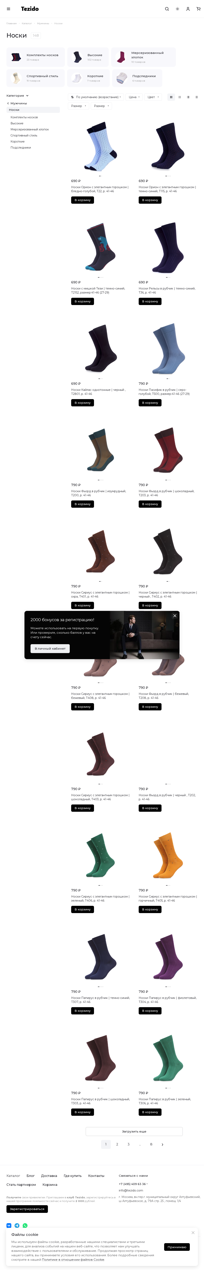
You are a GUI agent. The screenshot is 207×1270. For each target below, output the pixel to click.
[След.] (162, 1144)
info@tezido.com (131, 1190)
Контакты (96, 1176)
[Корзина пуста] (198, 9)
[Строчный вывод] (188, 97)
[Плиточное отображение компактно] (180, 97)
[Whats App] (25, 1225)
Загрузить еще (134, 1131)
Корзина (49, 1185)
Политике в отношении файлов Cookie (73, 1260)
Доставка (49, 1176)
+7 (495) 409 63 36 (132, 1184)
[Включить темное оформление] (177, 9)
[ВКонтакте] (8, 1225)
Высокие (17, 123)
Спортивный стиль (24, 135)
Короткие (18, 141)
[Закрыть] (193, 1232)
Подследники (21, 147)
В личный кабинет (50, 648)
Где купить (73, 1176)
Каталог (13, 1176)
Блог (30, 1176)
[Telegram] (17, 1225)
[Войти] (188, 9)
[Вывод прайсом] (197, 97)
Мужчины (19, 103)
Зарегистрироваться (27, 1209)
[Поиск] (167, 9)
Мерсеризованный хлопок (30, 129)
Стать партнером (21, 1185)
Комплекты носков (24, 117)
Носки (14, 110)
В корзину (83, 200)
